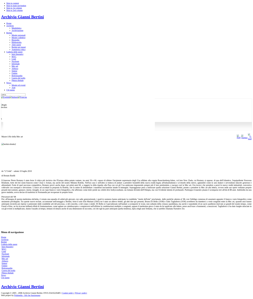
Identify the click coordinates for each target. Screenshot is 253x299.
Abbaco (5, 261)
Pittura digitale (8, 273)
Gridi (4, 251)
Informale (6, 256)
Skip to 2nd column (14, 10)
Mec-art (5, 258)
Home (3, 237)
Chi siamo (5, 278)
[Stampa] (244, 138)
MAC (4, 249)
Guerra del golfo (8, 270)
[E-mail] (250, 139)
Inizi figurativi (7, 247)
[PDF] (239, 138)
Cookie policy (68, 293)
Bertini (4, 242)
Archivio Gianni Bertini (22, 16)
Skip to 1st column (14, 8)
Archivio (4, 239)
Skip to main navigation (16, 5)
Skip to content (12, 3)
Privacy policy (81, 293)
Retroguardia (7, 268)
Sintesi (4, 263)
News (3, 275)
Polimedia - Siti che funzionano (27, 295)
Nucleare (5, 254)
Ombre (4, 266)
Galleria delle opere (9, 244)
